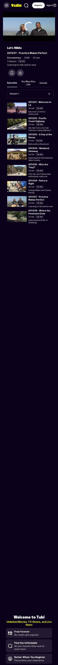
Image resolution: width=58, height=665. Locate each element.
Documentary (14, 57)
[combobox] (30, 94)
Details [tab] (43, 83)
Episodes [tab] (12, 82)
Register (38, 5)
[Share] (20, 72)
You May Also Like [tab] (28, 83)
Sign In (50, 5)
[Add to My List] (11, 72)
